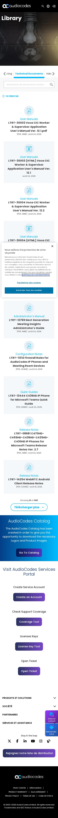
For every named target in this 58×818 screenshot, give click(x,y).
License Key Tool (29, 646)
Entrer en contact (51, 720)
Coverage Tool (29, 622)
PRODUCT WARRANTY (18, 792)
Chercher (42, 6)
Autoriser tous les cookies (29, 290)
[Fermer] (52, 246)
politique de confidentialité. (35, 275)
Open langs (48, 6)
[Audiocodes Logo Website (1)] (16, 6)
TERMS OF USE (29, 796)
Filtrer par (11, 96)
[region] (29, 270)
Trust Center (19, 788)
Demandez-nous (51, 732)
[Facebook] (17, 742)
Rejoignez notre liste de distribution (29, 753)
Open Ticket (29, 671)
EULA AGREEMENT (38, 792)
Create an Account (29, 597)
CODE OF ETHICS (46, 796)
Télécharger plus (26, 507)
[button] (5, 73)
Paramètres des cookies (29, 283)
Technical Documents (29, 73)
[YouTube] (33, 742)
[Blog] (49, 742)
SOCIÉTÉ (7, 706)
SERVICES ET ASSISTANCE (17, 723)
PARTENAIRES (10, 714)
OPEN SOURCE (35, 788)
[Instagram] (41, 742)
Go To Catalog (29, 552)
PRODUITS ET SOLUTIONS (17, 698)
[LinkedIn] (25, 742)
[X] (9, 742)
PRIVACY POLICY (12, 796)
